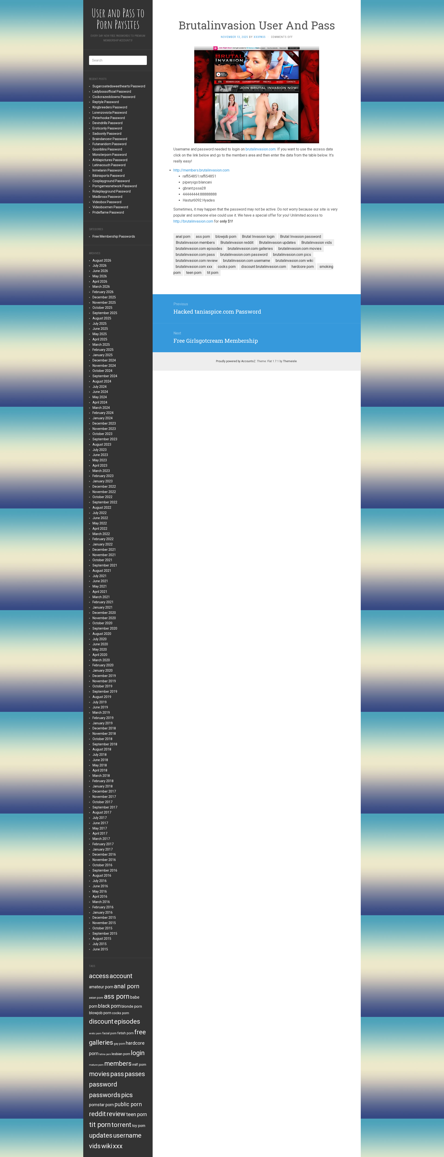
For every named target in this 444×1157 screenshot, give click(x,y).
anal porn (126, 986)
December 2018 (104, 728)
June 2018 (100, 760)
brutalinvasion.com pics (292, 254)
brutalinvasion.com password (244, 254)
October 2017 (102, 802)
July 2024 (99, 387)
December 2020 (104, 613)
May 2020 (99, 649)
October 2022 (102, 497)
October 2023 (102, 434)
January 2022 (102, 544)
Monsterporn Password (109, 154)
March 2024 (101, 408)
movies (99, 1074)
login (138, 1053)
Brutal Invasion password (300, 236)
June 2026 (100, 271)
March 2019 (101, 712)
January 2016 (102, 912)
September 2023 (104, 439)
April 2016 (99, 896)
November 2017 (104, 797)
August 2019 (101, 697)
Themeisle (290, 361)
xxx (118, 1146)
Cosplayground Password (111, 181)
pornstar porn (101, 1104)
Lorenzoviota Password (109, 112)
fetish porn (125, 1033)
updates (100, 1135)
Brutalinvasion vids (316, 242)
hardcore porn (303, 266)
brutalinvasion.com (261, 149)
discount (101, 1021)
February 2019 (103, 718)
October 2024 (102, 371)
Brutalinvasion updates (277, 242)
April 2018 (99, 770)
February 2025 (103, 350)
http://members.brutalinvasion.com (201, 170)
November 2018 (104, 733)
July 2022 (99, 513)
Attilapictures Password (109, 160)
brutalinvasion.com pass (195, 254)
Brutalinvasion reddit (236, 242)
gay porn (119, 1043)
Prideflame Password (108, 212)
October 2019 (102, 686)
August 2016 (101, 875)
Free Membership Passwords (113, 236)
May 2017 (99, 828)
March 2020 (101, 660)
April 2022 (99, 528)
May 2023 (99, 460)
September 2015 (104, 933)
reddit (97, 1114)
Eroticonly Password (107, 128)
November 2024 (104, 365)
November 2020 (104, 618)
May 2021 (99, 586)
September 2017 (104, 807)
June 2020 (100, 644)
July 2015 (99, 944)
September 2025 (104, 313)
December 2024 (104, 360)
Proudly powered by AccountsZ (236, 361)
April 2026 (99, 281)
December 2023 (104, 423)
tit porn (100, 1125)
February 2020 (103, 665)
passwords (104, 1095)
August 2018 (101, 749)
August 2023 (101, 444)
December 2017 (104, 791)
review (116, 1114)
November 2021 (104, 555)
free (140, 1032)
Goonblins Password (107, 149)
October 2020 (102, 623)
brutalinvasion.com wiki (294, 260)
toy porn (138, 1125)
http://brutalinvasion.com (193, 221)
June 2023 (100, 455)
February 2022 (103, 539)
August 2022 (101, 507)
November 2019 (104, 681)
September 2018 (104, 744)
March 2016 (101, 902)
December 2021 (104, 549)
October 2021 (102, 560)
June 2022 (100, 518)
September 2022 (104, 502)
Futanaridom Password (109, 144)
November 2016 (104, 860)
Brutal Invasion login (258, 236)
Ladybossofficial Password (111, 91)
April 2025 (99, 339)
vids (95, 1146)
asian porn (96, 997)
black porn (109, 1006)
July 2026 (99, 265)
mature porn (96, 1064)
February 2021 (103, 602)
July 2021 (99, 576)
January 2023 (102, 481)
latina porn (105, 1054)
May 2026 (99, 276)
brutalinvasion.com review (197, 260)
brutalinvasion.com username (246, 260)
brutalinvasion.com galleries (250, 248)
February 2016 (103, 907)
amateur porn (101, 987)
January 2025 (102, 355)
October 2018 (102, 739)
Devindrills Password (107, 123)
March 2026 (101, 286)
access (99, 976)
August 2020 (101, 634)
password (103, 1084)
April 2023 (99, 465)
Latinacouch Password (109, 165)
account (121, 976)
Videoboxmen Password (110, 207)
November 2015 (104, 923)
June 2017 (100, 823)
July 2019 (99, 702)
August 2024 (101, 381)
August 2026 (101, 260)
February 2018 (103, 781)
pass (117, 1074)
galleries (101, 1042)
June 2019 (100, 707)
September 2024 (104, 376)
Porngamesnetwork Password (114, 186)
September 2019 (104, 691)
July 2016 (99, 881)
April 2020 (99, 655)
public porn (128, 1104)
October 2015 (102, 928)
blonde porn (131, 1006)
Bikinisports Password (108, 176)
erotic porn (95, 1033)
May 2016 (99, 891)
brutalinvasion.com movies (299, 248)
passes (135, 1074)
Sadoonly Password (106, 133)
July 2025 (99, 323)
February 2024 (103, 413)
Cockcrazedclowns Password (113, 97)
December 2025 (104, 297)
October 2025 (102, 307)
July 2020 (99, 639)
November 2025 (104, 302)
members (118, 1063)
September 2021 (104, 565)
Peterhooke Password (108, 118)
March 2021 (101, 597)
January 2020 (102, 670)
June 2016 (100, 886)
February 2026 (103, 292)
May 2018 (99, 765)
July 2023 (99, 450)
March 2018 (101, 775)
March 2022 (101, 534)
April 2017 (99, 833)
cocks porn (120, 1013)
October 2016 (102, 865)
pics (127, 1095)
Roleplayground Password (111, 191)
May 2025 (99, 334)
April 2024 (99, 402)
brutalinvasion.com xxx (194, 266)
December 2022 (104, 486)
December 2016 (104, 854)
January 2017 (102, 849)
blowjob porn (100, 1013)
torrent (121, 1125)
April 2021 (99, 592)
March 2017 (101, 839)
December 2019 (104, 676)
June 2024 (100, 392)
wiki (106, 1146)
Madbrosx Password (107, 197)
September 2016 (104, 870)
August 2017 (101, 812)
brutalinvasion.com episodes (199, 248)
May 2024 (99, 397)
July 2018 (99, 754)
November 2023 (104, 429)
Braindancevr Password (109, 139)
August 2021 (101, 570)
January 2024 (102, 418)
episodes (127, 1021)
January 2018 (102, 786)
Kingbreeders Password (109, 107)
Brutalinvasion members (195, 242)
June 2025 (100, 329)
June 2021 (100, 581)
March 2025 (101, 344)
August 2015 (101, 938)
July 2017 (99, 818)
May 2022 (99, 523)
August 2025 (101, 318)
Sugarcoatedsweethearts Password (118, 86)
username (127, 1135)
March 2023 (101, 471)
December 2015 (104, 917)
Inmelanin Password (107, 170)
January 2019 (102, 723)
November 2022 (104, 492)
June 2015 (100, 949)
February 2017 (103, 844)
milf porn (139, 1064)
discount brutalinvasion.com (263, 266)
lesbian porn (121, 1054)
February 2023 (103, 476)
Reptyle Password (105, 102)
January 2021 (102, 607)
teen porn (136, 1114)
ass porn (117, 996)
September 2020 (104, 628)
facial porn (109, 1033)
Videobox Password (106, 202)
